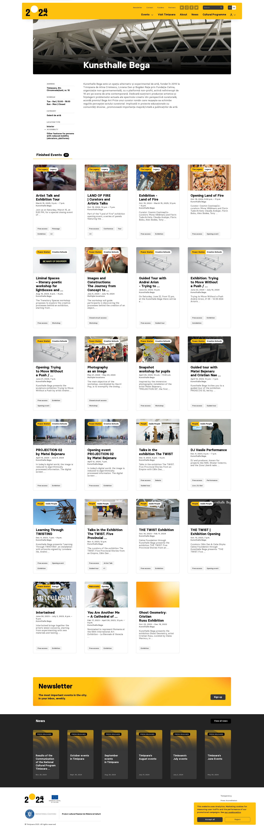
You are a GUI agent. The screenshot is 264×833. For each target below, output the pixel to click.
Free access (42, 229)
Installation (196, 323)
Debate (158, 480)
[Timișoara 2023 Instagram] (187, 8)
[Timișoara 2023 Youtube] (182, 8)
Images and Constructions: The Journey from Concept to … (101, 284)
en (234, 7)
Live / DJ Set (197, 485)
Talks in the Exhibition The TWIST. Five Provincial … (105, 534)
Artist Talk (108, 563)
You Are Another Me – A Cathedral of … (103, 614)
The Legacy (43, 169)
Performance (212, 480)
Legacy (53, 169)
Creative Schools (59, 252)
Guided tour (160, 323)
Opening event (212, 234)
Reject (238, 819)
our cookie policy (233, 812)
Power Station (44, 252)
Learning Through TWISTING (49, 532)
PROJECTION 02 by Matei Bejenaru (50, 452)
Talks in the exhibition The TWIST (156, 452)
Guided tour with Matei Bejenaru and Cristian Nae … (206, 371)
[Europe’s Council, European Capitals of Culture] (55, 802)
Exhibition (42, 234)
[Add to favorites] (71, 234)
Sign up (218, 697)
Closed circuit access (98, 318)
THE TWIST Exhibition (156, 530)
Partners (171, 7)
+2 (51, 234)
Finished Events (52, 155)
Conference (108, 229)
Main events (94, 586)
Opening (105, 586)
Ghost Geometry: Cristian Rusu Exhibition (152, 616)
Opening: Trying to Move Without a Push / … (49, 371)
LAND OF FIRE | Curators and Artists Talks (99, 199)
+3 (90, 234)
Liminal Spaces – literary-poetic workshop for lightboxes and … (49, 284)
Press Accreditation (229, 800)
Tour (119, 229)
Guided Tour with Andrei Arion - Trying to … (152, 282)
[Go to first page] (38, 11)
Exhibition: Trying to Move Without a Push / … (204, 282)
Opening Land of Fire (207, 195)
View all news (221, 721)
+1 (104, 568)
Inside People (154, 424)
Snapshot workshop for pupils (154, 369)
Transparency (226, 796)
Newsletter (137, 7)
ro (230, 7)
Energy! (55, 586)
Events (145, 14)
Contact (149, 7)
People (144, 424)
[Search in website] (221, 8)
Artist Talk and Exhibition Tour (48, 197)
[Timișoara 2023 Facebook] (191, 8)
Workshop (56, 323)
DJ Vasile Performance (209, 450)
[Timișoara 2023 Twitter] (196, 8)
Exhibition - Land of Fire (148, 197)
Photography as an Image (97, 369)
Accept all (210, 819)
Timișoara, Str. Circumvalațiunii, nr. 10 (58, 89)
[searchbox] (211, 8)
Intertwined (45, 612)
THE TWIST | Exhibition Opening (205, 532)
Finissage (56, 229)
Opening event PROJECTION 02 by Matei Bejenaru (101, 454)
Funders (160, 7)
